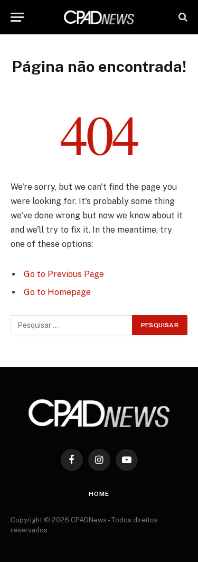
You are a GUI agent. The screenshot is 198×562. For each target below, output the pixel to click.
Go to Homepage (57, 292)
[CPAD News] (99, 17)
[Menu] (17, 17)
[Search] (181, 17)
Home (99, 493)
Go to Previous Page (64, 274)
